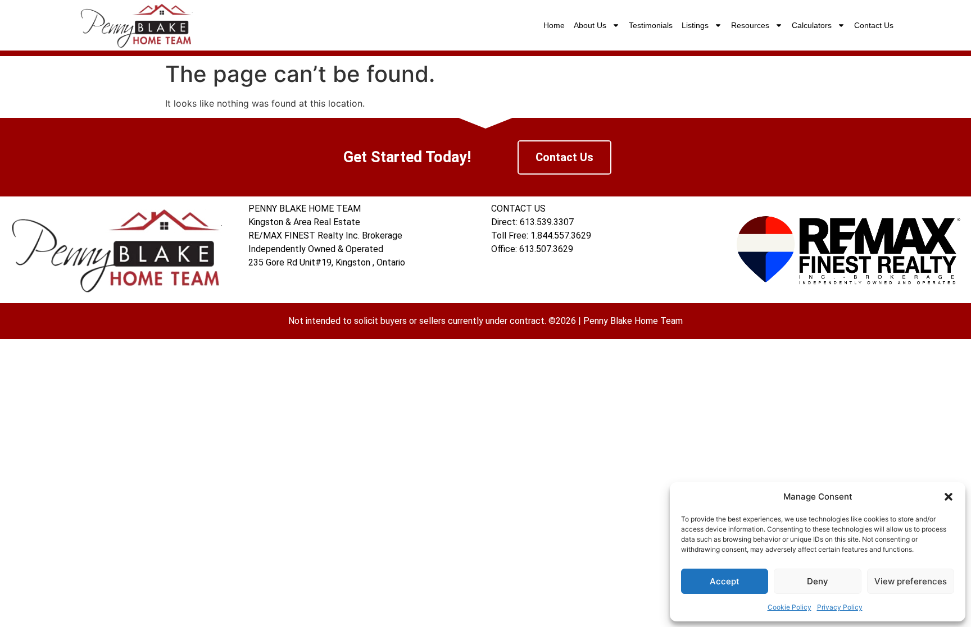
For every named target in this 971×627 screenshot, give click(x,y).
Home (554, 25)
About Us (590, 25)
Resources (750, 25)
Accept (724, 581)
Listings (695, 25)
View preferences (910, 581)
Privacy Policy (840, 607)
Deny (817, 581)
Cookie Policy (789, 607)
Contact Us (873, 25)
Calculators (812, 25)
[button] (948, 496)
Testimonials (651, 25)
